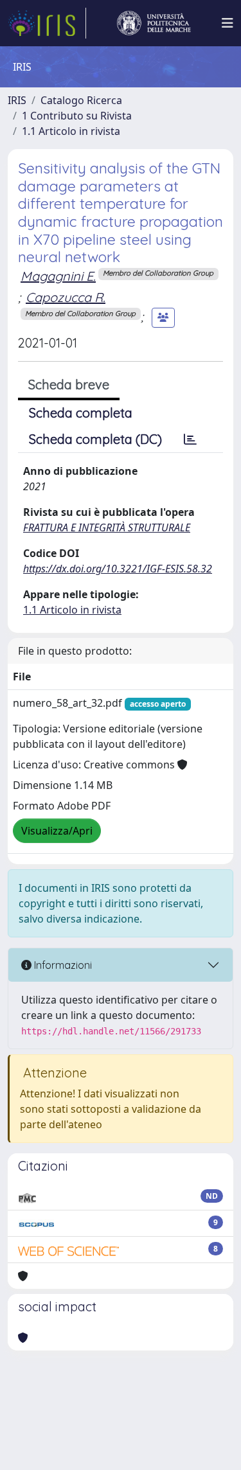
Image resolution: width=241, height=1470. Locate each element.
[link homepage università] (153, 23)
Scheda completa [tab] (80, 413)
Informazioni (61, 965)
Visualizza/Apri (57, 831)
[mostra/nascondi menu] (227, 23)
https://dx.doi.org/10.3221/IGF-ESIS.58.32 (117, 569)
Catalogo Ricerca (81, 100)
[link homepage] (47, 23)
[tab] (190, 439)
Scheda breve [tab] (68, 384)
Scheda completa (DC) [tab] (95, 439)
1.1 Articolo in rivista (71, 131)
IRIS (17, 100)
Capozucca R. (65, 297)
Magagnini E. (58, 276)
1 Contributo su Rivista (77, 116)
